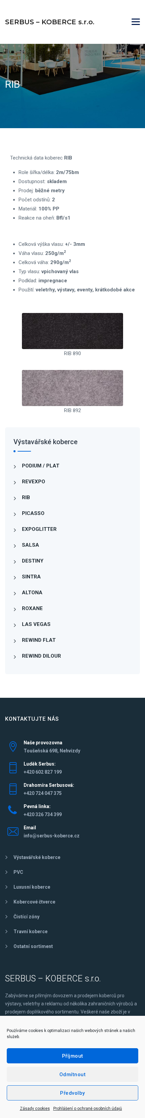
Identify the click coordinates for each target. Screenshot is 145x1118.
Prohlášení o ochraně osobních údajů (87, 1108)
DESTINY (33, 561)
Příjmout (72, 1056)
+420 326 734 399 (43, 814)
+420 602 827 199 (43, 772)
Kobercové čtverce (34, 902)
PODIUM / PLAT (40, 466)
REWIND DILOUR (41, 656)
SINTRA (31, 577)
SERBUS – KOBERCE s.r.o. (49, 22)
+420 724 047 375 (43, 793)
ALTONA (32, 593)
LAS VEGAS (36, 624)
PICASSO (33, 513)
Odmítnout (72, 1074)
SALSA (30, 545)
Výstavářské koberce (36, 857)
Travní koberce (30, 931)
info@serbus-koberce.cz (52, 835)
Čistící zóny (26, 916)
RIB (26, 497)
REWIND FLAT (39, 640)
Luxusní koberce (31, 887)
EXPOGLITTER (39, 529)
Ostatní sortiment (33, 946)
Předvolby (72, 1093)
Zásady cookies (35, 1108)
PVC (18, 872)
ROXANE (32, 608)
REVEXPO (33, 482)
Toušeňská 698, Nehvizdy (52, 750)
